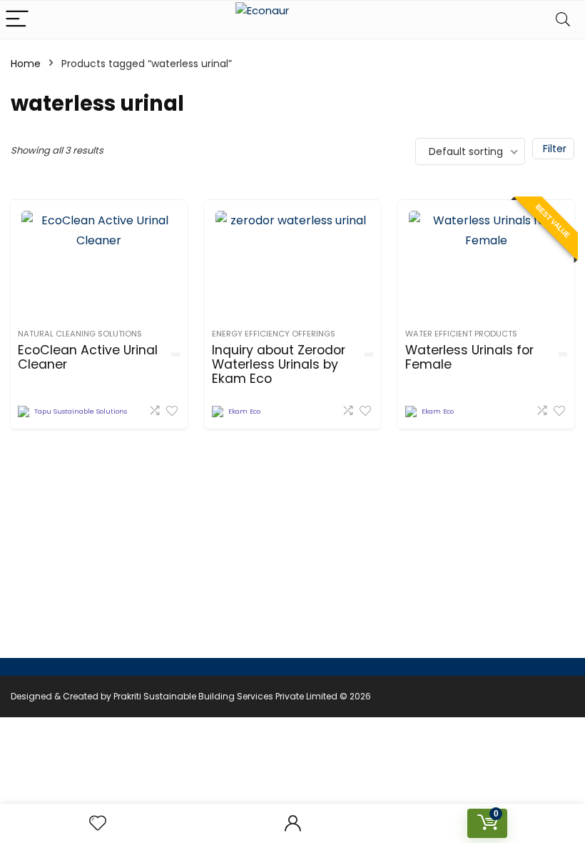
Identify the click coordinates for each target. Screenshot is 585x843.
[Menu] (17, 20)
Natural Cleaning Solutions (80, 333)
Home (26, 63)
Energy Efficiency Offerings (273, 333)
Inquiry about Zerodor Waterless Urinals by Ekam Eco (278, 364)
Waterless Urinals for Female (469, 357)
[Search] (563, 20)
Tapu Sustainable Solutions (80, 411)
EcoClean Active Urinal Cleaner (88, 357)
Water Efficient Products (461, 333)
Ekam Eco (244, 411)
